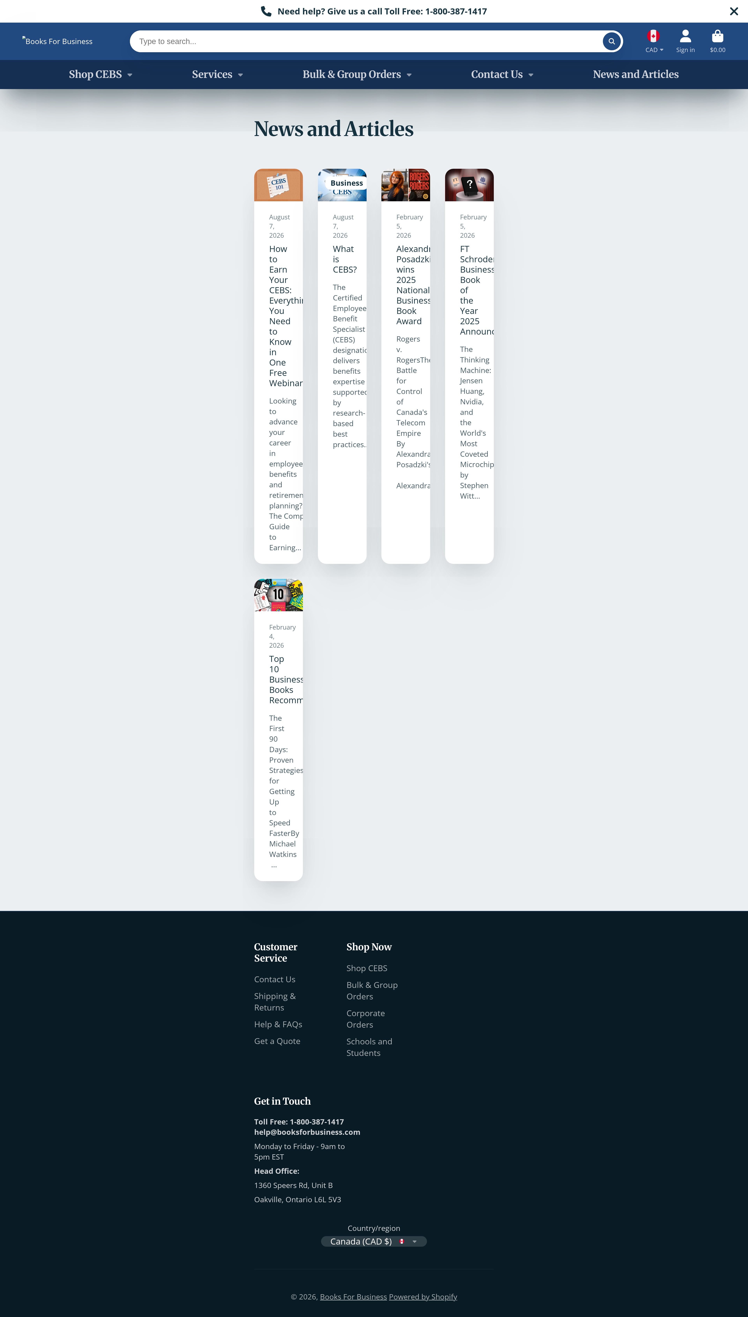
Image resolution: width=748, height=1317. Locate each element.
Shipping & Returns (275, 1001)
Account (685, 41)
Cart (718, 41)
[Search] (612, 41)
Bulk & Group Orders (352, 74)
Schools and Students (370, 1047)
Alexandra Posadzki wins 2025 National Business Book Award (405, 366)
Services (212, 74)
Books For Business (353, 1296)
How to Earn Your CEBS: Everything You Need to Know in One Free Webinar (278, 366)
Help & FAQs (278, 1024)
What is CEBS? (342, 366)
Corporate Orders (366, 1018)
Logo (57, 41)
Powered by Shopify (423, 1296)
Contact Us (497, 74)
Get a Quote (277, 1040)
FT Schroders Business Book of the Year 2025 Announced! (469, 366)
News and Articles (636, 74)
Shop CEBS (95, 74)
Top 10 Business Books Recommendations (278, 730)
